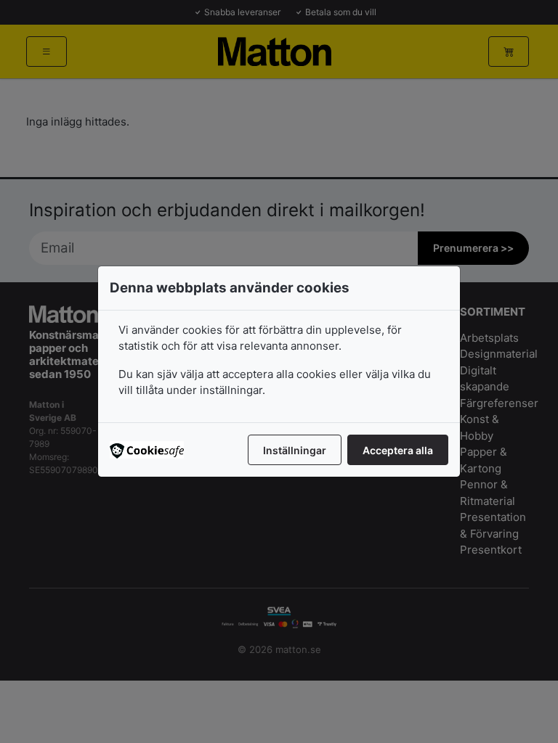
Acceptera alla (398, 450)
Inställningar (294, 450)
